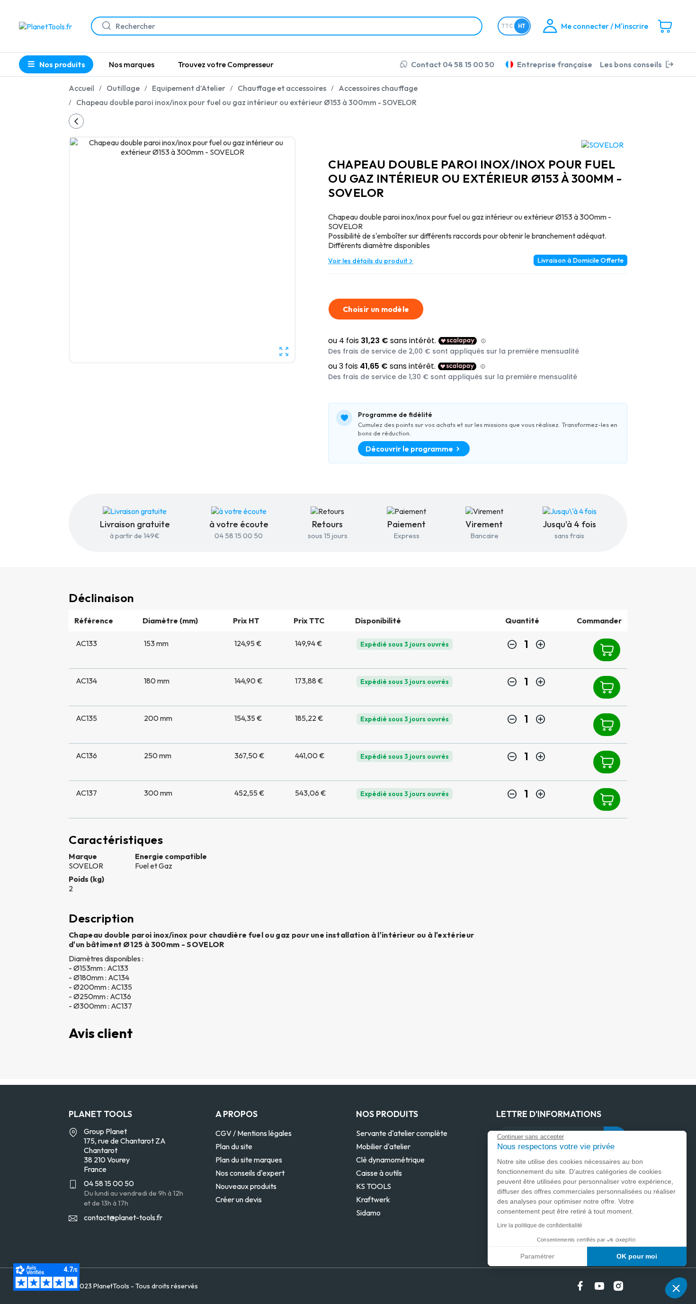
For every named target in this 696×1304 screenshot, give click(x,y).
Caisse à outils (379, 1173)
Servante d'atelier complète (401, 1133)
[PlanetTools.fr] (47, 25)
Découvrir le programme (409, 448)
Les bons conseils (631, 64)
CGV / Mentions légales (253, 1133)
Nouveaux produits (246, 1186)
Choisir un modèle (376, 309)
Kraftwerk (373, 1199)
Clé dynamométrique (390, 1159)
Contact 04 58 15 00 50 (452, 64)
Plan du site (233, 1146)
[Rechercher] (103, 26)
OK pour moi (636, 1256)
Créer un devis (238, 1199)
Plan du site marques (248, 1159)
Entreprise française (554, 64)
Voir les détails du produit (368, 261)
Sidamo (368, 1212)
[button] (676, 1288)
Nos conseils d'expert (250, 1173)
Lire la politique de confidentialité (539, 1225)
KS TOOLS (373, 1186)
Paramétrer (537, 1256)
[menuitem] (131, 64)
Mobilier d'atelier (383, 1146)
